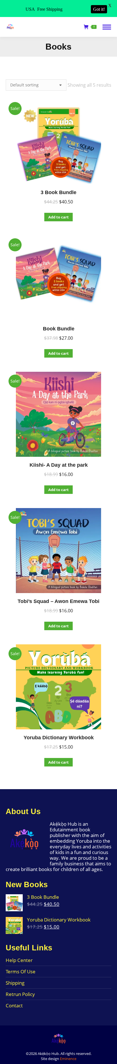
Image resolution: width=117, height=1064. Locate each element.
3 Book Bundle (58, 192)
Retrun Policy (20, 994)
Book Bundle (58, 329)
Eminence (68, 1058)
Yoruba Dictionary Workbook (59, 737)
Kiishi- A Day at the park (59, 465)
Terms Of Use (20, 971)
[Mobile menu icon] (106, 27)
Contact (14, 1005)
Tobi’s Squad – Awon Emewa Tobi (58, 601)
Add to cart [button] (58, 217)
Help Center (19, 960)
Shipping (15, 983)
